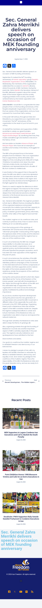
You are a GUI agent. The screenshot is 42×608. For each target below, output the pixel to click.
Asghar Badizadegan (10, 136)
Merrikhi (17, 90)
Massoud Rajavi (27, 143)
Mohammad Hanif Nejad (11, 133)
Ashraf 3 (26, 86)
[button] (21, 2)
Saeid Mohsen (26, 133)
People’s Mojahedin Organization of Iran (20, 80)
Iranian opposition (20, 79)
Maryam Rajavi (8, 146)
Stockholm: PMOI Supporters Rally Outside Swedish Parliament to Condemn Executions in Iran (21, 519)
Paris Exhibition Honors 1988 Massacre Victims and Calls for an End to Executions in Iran (21, 476)
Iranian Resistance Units (11, 101)
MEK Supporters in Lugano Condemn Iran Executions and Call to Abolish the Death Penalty (21, 434)
